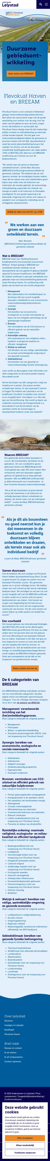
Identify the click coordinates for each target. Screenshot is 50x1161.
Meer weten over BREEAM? (21, 73)
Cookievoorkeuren (13, 1099)
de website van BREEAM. (28, 702)
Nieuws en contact (13, 1048)
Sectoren (8, 1021)
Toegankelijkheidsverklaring (30, 1096)
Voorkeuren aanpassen (25, 1152)
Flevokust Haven (12, 1034)
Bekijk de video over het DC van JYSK (25, 212)
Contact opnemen (12, 1061)
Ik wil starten (10, 1052)
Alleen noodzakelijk (25, 1145)
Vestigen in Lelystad (13, 1025)
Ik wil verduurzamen (13, 1057)
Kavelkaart (9, 1029)
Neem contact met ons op (25, 668)
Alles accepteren (25, 1138)
